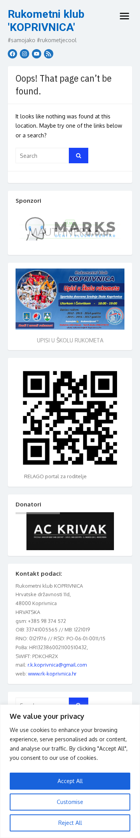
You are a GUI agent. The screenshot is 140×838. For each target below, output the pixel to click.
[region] (70, 771)
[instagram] (24, 53)
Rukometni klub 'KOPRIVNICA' (46, 21)
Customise (70, 802)
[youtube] (36, 53)
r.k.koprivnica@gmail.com (57, 665)
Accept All (70, 781)
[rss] (48, 53)
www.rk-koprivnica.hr (52, 673)
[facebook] (12, 53)
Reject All (70, 822)
